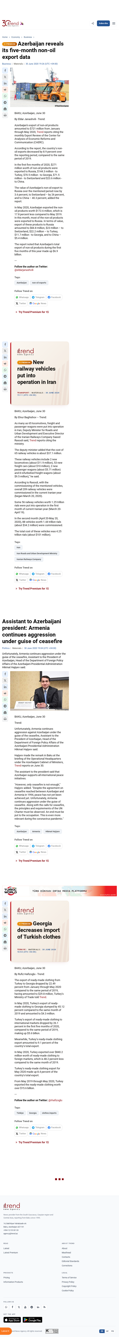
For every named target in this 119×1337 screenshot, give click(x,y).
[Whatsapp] (6, 1307)
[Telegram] (31, 1307)
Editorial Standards (70, 1261)
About (64, 1248)
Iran (18, 547)
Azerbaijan (22, 283)
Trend (40, 131)
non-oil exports (39, 283)
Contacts (66, 1257)
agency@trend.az (10, 1233)
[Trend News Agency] (11, 1206)
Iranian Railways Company (29, 559)
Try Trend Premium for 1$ (33, 312)
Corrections (67, 1265)
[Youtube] (25, 1307)
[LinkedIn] (38, 1307)
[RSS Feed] (44, 1307)
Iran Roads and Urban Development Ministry (37, 553)
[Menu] (114, 23)
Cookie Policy (68, 1290)
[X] (18, 1307)
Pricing (6, 1277)
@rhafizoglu (55, 1100)
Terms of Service (69, 1277)
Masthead (66, 1252)
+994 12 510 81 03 (10, 1230)
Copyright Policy (69, 1286)
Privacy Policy (68, 1282)
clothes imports (49, 1113)
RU (112, 1331)
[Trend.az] (13, 23)
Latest (6, 1248)
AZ (107, 1331)
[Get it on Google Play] (32, 1320)
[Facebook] (12, 1307)
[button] (5, 70)
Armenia (36, 831)
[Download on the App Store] (12, 1320)
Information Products (13, 1282)
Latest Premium (10, 1252)
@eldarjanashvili (24, 269)
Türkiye (20, 1113)
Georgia (33, 1113)
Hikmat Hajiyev (53, 831)
